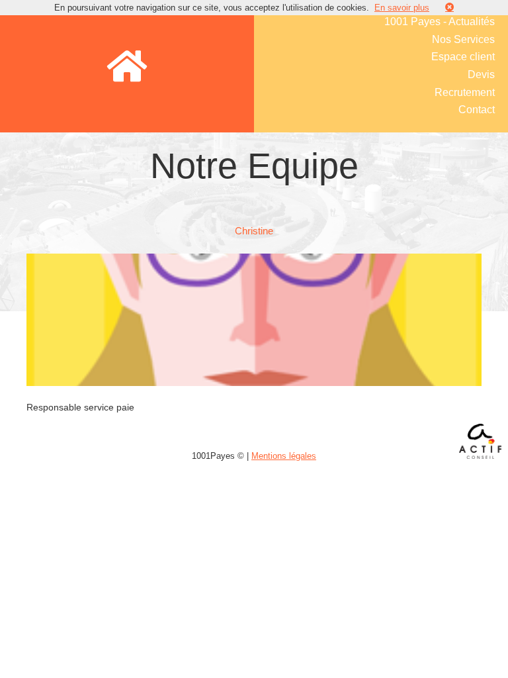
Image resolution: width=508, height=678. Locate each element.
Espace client (463, 56)
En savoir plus (401, 8)
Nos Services (463, 39)
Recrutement (465, 92)
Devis (481, 74)
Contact (476, 109)
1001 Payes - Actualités (439, 21)
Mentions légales (283, 456)
